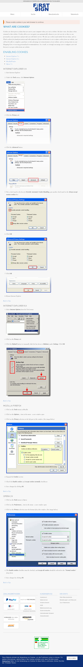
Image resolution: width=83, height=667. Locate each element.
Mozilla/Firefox (11, 61)
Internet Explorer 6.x (12, 59)
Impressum (43, 597)
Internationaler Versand (47, 613)
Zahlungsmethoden (11, 594)
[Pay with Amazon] (28, 618)
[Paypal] (11, 599)
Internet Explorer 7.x (12, 56)
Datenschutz (44, 600)
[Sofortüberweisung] (11, 625)
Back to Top (7, 301)
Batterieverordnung (46, 608)
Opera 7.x (9, 64)
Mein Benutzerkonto (66, 597)
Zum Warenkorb (65, 602)
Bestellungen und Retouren (68, 600)
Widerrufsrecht (44, 602)
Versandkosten (44, 616)
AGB (41, 605)
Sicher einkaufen (45, 610)
